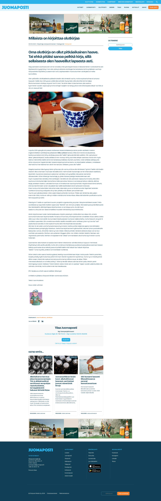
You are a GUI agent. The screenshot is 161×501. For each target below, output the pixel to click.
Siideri (111, 7)
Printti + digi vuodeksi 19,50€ (74, 334)
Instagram (115, 455)
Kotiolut (135, 7)
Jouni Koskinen (41, 317)
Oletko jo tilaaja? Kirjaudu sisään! (66, 343)
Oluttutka (89, 2)
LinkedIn (114, 458)
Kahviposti (68, 470)
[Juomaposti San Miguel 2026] (80, 24)
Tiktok (114, 461)
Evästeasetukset (52, 493)
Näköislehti (139, 2)
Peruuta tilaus (33, 470)
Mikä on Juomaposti (125, 2)
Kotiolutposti (69, 473)
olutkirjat (49, 317)
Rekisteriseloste (64, 493)
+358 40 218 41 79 (34, 467)
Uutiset (80, 7)
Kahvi (144, 7)
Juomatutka (100, 2)
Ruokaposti (68, 467)
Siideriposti (68, 461)
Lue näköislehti (92, 461)
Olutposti (102, 7)
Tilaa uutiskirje (123, 493)
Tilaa (120, 48)
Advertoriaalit (69, 476)
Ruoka (126, 7)
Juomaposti (90, 7)
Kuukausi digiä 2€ (51, 334)
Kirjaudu (150, 2)
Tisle (119, 7)
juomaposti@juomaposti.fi (36, 465)
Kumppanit (112, 2)
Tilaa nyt (66, 340)
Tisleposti (67, 464)
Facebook (115, 453)
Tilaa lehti (153, 7)
